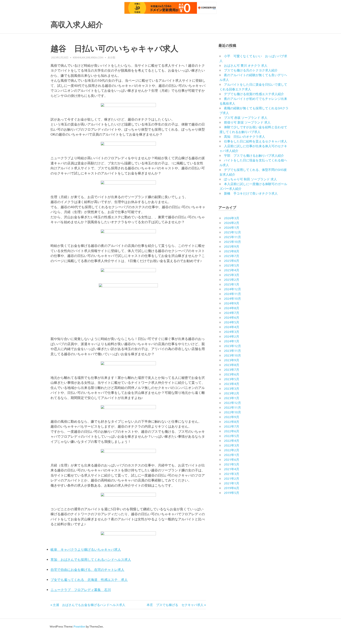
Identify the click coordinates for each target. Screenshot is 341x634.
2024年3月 (231, 331)
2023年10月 (232, 355)
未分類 (111, 57)
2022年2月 (231, 450)
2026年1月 (231, 227)
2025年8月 (231, 251)
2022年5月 (231, 436)
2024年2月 (231, 336)
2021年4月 (231, 469)
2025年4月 (231, 270)
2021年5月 (231, 464)
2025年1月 (231, 284)
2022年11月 (232, 407)
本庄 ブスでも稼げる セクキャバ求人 (175, 605)
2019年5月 (231, 492)
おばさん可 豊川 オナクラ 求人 (245, 65)
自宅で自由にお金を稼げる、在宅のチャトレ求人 (87, 569)
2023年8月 (231, 365)
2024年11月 (232, 294)
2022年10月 (232, 412)
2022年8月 (231, 421)
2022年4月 (231, 440)
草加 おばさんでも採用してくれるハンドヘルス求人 (91, 559)
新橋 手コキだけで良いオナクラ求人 (251, 193)
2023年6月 (231, 374)
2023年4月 (231, 384)
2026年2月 (231, 223)
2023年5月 (231, 379)
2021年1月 (231, 483)
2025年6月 (231, 260)
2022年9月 (231, 417)
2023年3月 (231, 388)
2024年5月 (231, 322)
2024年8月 (231, 308)
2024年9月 (231, 303)
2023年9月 (231, 360)
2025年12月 (232, 232)
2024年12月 (232, 289)
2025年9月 (231, 246)
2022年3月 (231, 445)
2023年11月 (232, 350)
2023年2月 (231, 393)
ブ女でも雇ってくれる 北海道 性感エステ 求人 (89, 579)
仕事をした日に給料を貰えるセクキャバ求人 (255, 141)
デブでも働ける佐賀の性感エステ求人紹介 (254, 94)
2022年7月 (231, 426)
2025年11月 (232, 237)
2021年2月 (231, 478)
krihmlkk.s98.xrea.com (88, 57)
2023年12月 (232, 346)
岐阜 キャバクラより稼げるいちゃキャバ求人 (86, 549)
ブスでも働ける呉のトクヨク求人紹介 (251, 70)
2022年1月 (231, 455)
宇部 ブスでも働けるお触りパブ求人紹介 (254, 155)
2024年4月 (231, 327)
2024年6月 (231, 317)
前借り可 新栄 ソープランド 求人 (247, 122)
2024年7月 (231, 313)
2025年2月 (231, 279)
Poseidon (79, 626)
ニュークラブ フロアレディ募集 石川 (81, 589)
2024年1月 (231, 341)
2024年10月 (232, 298)
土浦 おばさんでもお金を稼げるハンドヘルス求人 (88, 605)
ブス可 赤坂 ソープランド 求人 (245, 117)
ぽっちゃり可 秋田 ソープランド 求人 (250, 179)
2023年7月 (231, 369)
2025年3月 (231, 275)
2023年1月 (231, 398)
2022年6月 (231, 431)
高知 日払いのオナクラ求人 (244, 136)
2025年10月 (232, 241)
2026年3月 (231, 218)
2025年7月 (231, 256)
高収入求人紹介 (77, 24)
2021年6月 (231, 459)
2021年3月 (231, 474)
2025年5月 (231, 265)
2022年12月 (232, 403)
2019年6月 (231, 488)
